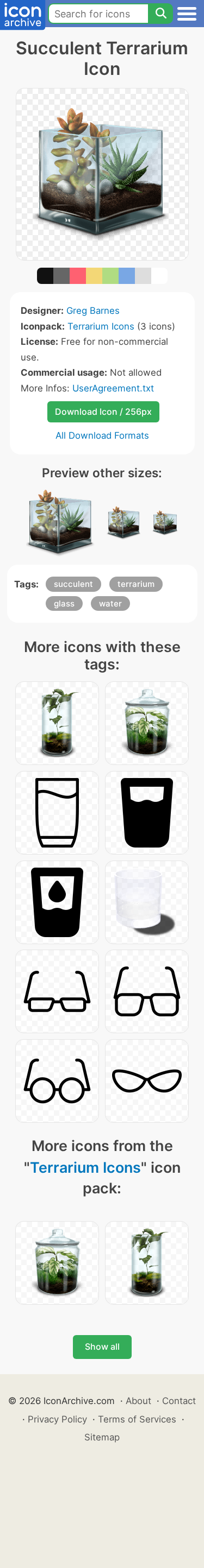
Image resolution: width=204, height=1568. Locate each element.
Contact (179, 1400)
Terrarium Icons (100, 326)
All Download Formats (102, 435)
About (138, 1400)
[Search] (160, 13)
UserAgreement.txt (113, 388)
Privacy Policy (57, 1419)
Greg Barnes (93, 310)
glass (64, 603)
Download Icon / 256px (103, 411)
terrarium (136, 584)
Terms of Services (137, 1419)
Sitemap (102, 1437)
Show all (102, 1346)
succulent (73, 584)
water (110, 603)
